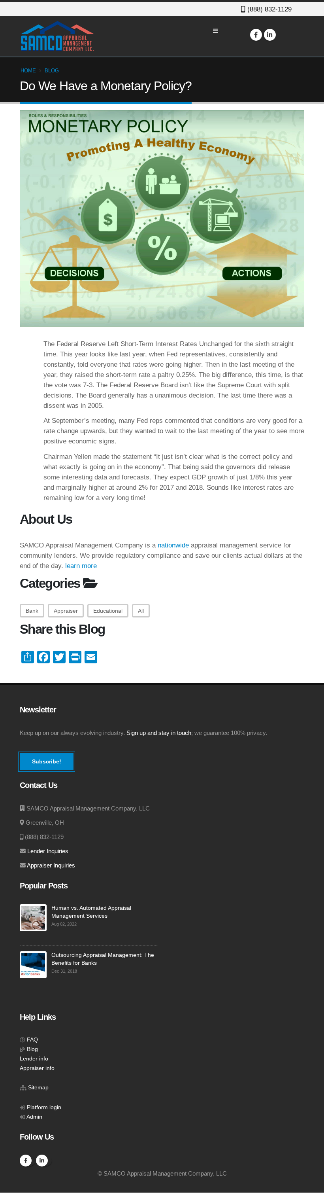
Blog (52, 71)
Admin (34, 1117)
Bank (32, 611)
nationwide (173, 545)
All (141, 611)
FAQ (32, 1040)
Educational (107, 611)
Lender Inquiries (47, 851)
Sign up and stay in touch (158, 733)
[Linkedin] (270, 35)
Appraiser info (37, 1068)
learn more (81, 565)
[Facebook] (256, 35)
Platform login (44, 1107)
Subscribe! (46, 761)
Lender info (34, 1059)
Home (28, 71)
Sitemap (38, 1088)
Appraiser (66, 611)
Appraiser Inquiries (51, 865)
